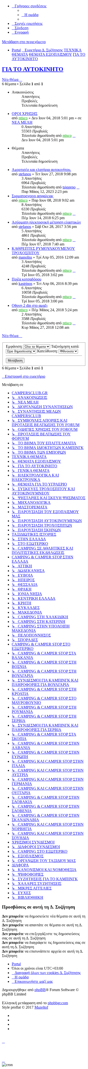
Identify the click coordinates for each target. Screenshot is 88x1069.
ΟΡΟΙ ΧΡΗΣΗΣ (24, 114)
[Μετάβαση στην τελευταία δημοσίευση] (74, 135)
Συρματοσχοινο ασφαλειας (32, 196)
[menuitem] (30, 15)
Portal (16, 50)
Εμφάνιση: (14, 346)
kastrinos (25, 283)
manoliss (25, 257)
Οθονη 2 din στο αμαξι (29, 305)
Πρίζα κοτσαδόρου (26, 279)
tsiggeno (69, 187)
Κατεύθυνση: (48, 351)
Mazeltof (41, 1007)
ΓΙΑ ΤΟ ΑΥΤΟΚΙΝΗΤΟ (32, 69)
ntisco (23, 118)
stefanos (25, 174)
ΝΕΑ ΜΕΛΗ (22, 122)
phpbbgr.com (58, 1003)
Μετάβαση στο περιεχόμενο (24, 42)
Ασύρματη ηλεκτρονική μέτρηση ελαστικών (46, 222)
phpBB (40, 990)
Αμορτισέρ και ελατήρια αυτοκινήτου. (41, 170)
